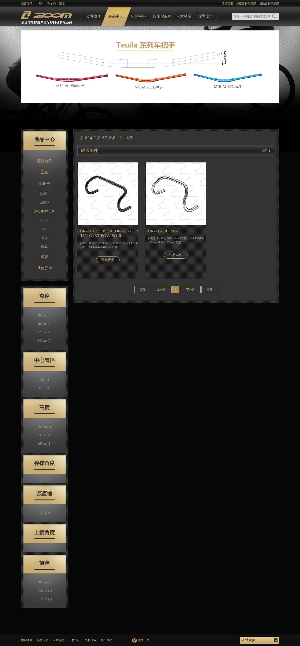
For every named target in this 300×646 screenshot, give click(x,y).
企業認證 (58, 640)
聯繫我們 (205, 16)
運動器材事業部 (269, 3)
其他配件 (44, 268)
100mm (44, 590)
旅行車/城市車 (44, 211)
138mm (45, 435)
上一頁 (161, 289)
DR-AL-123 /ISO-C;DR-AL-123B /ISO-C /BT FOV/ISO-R (109, 233)
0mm (44, 582)
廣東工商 (143, 640)
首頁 (142, 289)
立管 (44, 172)
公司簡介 (93, 16)
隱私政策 (90, 640)
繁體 (62, 3)
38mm (44, 427)
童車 (44, 238)
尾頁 (209, 289)
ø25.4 (44, 379)
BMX (44, 247)
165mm (45, 443)
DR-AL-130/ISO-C (164, 231)
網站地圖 (26, 640)
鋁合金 (44, 220)
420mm (45, 332)
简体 (41, 3)
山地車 (44, 202)
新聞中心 (138, 16)
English (51, 3)
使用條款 (106, 640)
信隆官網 (227, 3)
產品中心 (115, 16)
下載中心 (74, 640)
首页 (104, 138)
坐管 (44, 257)
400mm (45, 324)
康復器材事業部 (246, 3)
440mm (45, 340)
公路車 (44, 193)
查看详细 (107, 259)
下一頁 (190, 289)
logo (47, 16)
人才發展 (183, 16)
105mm (44, 599)
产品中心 (115, 138)
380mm (45, 315)
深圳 (44, 513)
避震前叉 (44, 161)
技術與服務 (162, 16)
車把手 (44, 183)
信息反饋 (42, 640)
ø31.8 (44, 388)
